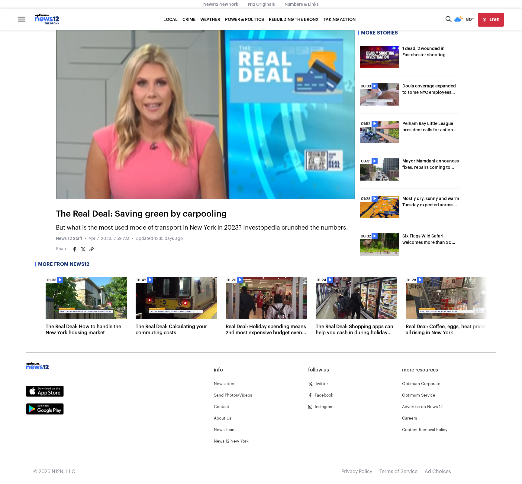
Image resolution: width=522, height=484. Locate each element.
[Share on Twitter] (83, 249)
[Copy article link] (91, 249)
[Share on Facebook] (74, 249)
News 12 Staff (69, 239)
